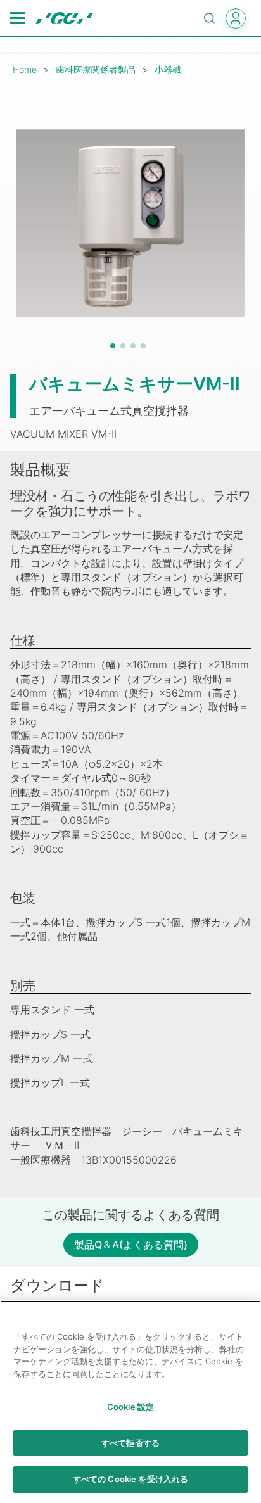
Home (25, 69)
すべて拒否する (130, 1443)
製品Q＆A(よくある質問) (131, 1244)
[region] (130, 1401)
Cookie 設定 (130, 1407)
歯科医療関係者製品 (96, 69)
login (236, 18)
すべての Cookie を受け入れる (130, 1479)
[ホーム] (64, 18)
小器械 (168, 69)
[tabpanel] (130, 223)
